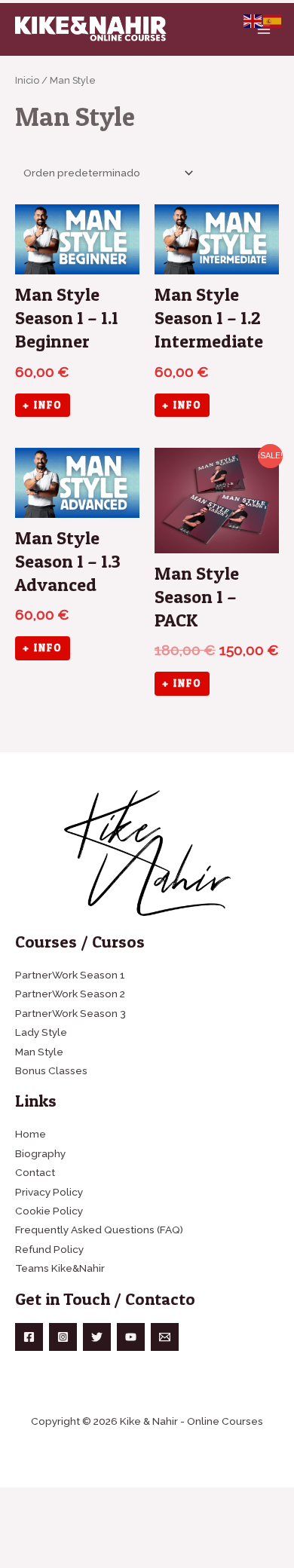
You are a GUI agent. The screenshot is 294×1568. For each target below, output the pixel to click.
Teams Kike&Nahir (60, 1268)
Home (30, 1134)
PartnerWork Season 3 (70, 1013)
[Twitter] (97, 1337)
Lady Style (41, 1032)
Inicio (27, 80)
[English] (253, 20)
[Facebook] (29, 1337)
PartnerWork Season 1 (70, 975)
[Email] (165, 1337)
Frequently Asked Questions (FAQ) (99, 1229)
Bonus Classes (51, 1070)
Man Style (39, 1052)
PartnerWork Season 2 (70, 994)
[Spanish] (273, 20)
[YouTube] (131, 1337)
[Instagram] (63, 1337)
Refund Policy (49, 1249)
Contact (35, 1172)
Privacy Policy (49, 1192)
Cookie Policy (49, 1211)
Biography (40, 1153)
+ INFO (42, 405)
